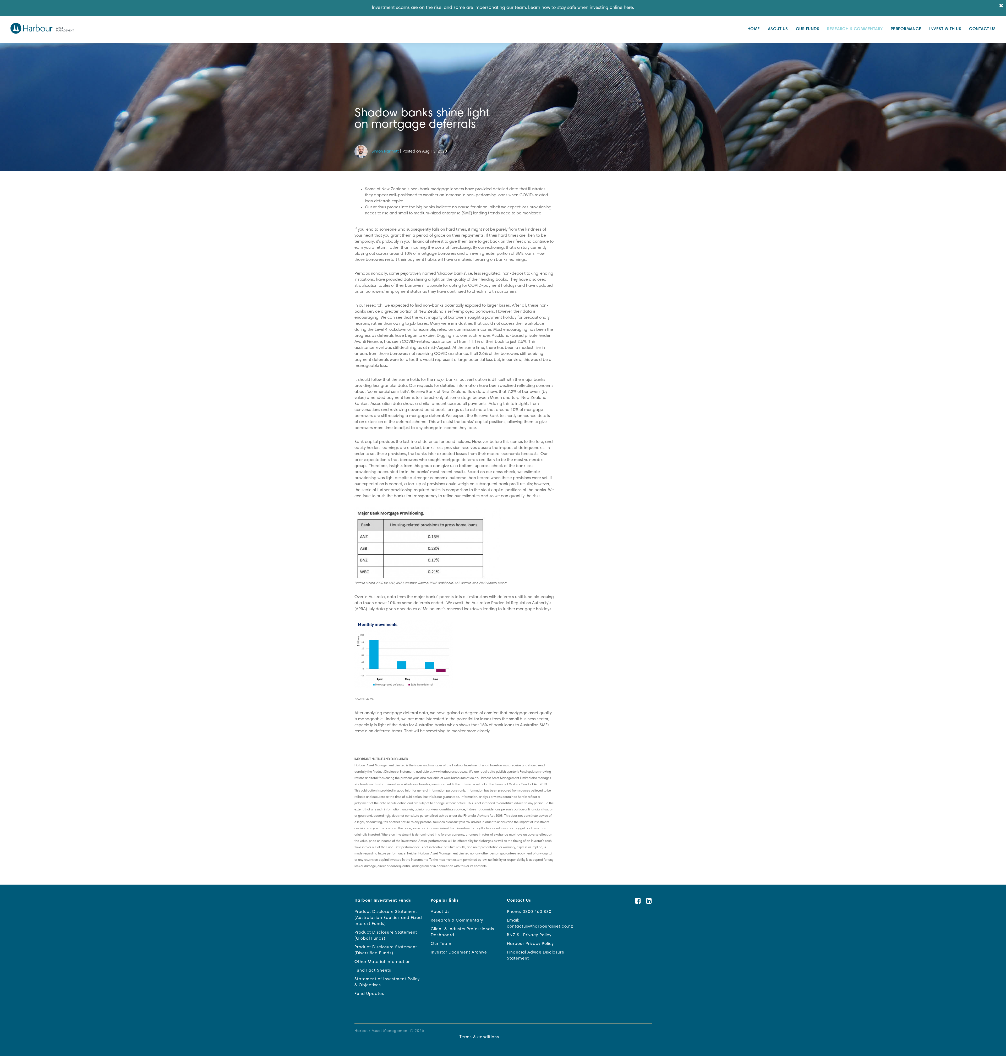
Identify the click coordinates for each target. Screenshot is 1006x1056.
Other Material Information (382, 962)
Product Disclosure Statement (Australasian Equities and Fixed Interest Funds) (388, 918)
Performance (906, 29)
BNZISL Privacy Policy (529, 935)
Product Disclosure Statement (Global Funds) (385, 935)
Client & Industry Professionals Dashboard (462, 932)
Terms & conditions (479, 1037)
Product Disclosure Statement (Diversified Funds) (385, 950)
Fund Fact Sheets (372, 970)
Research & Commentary (855, 29)
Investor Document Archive (459, 952)
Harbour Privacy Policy (530, 944)
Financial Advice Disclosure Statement (535, 955)
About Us (778, 29)
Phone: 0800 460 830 (529, 912)
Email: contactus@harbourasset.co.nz (540, 923)
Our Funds (807, 29)
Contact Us (982, 29)
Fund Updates (369, 994)
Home (753, 29)
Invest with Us (945, 29)
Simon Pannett (385, 151)
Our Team (441, 944)
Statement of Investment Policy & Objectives (387, 982)
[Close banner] (1001, 6)
